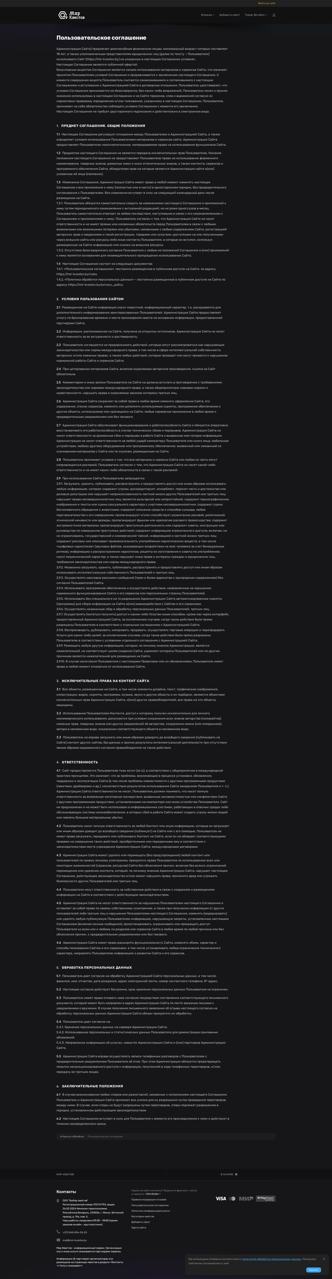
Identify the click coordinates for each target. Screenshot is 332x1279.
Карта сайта (138, 1227)
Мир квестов (65, 1174)
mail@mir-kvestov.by (75, 1240)
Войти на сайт (267, 3)
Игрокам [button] (207, 15)
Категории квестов (142, 1216)
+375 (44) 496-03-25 (75, 1232)
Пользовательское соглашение (150, 1205)
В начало (227, 1174)
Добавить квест (229, 15)
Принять (313, 1270)
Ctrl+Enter (152, 1193)
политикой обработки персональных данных (271, 1259)
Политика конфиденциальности (150, 1210)
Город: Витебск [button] (255, 15)
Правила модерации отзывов (148, 1199)
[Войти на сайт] (274, 15)
